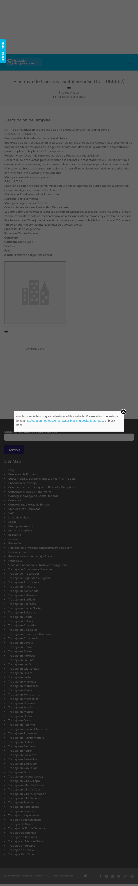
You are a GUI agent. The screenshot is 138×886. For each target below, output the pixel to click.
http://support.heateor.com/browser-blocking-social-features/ (63, 420)
